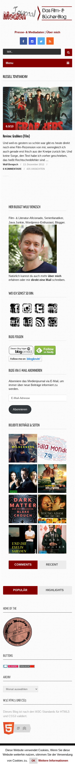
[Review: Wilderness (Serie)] (23, 449)
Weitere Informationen (53, 760)
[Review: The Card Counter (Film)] (52, 540)
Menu (9, 63)
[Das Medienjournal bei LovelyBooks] (28, 327)
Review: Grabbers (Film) (16, 136)
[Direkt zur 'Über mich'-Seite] (33, 272)
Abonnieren (20, 409)
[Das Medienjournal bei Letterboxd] (15, 327)
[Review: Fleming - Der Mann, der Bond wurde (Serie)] (23, 479)
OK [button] (33, 760)
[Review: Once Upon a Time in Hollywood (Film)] (52, 479)
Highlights (55, 590)
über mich (54, 276)
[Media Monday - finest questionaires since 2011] (17, 645)
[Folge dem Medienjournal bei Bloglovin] (25, 360)
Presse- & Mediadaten (29, 32)
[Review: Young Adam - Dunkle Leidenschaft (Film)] (52, 509)
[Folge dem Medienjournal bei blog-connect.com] (21, 353)
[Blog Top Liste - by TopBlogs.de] (27, 666)
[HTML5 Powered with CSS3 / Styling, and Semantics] (19, 733)
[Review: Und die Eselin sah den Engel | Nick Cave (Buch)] (23, 540)
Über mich (53, 32)
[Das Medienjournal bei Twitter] (39, 313)
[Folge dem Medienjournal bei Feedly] (45, 353)
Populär (20, 590)
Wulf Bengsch (10, 164)
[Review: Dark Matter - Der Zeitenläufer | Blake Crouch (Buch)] (23, 509)
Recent (52, 564)
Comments (23, 564)
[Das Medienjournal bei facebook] (15, 313)
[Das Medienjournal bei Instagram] (27, 313)
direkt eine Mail (41, 279)
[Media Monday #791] (52, 449)
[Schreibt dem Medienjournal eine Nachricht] (52, 327)
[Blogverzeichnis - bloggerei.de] (10, 666)
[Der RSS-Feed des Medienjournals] (40, 327)
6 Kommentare (12, 169)
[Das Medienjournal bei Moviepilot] (52, 313)
